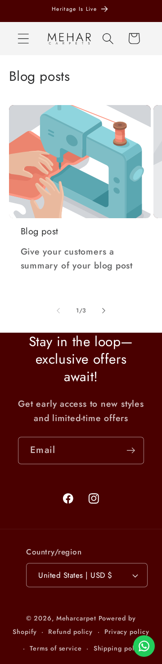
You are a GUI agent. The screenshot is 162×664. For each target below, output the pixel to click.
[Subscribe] (131, 450)
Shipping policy (119, 648)
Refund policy (70, 631)
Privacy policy (126, 631)
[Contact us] (144, 646)
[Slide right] (104, 311)
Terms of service (56, 648)
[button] (23, 38)
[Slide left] (58, 311)
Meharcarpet (76, 618)
